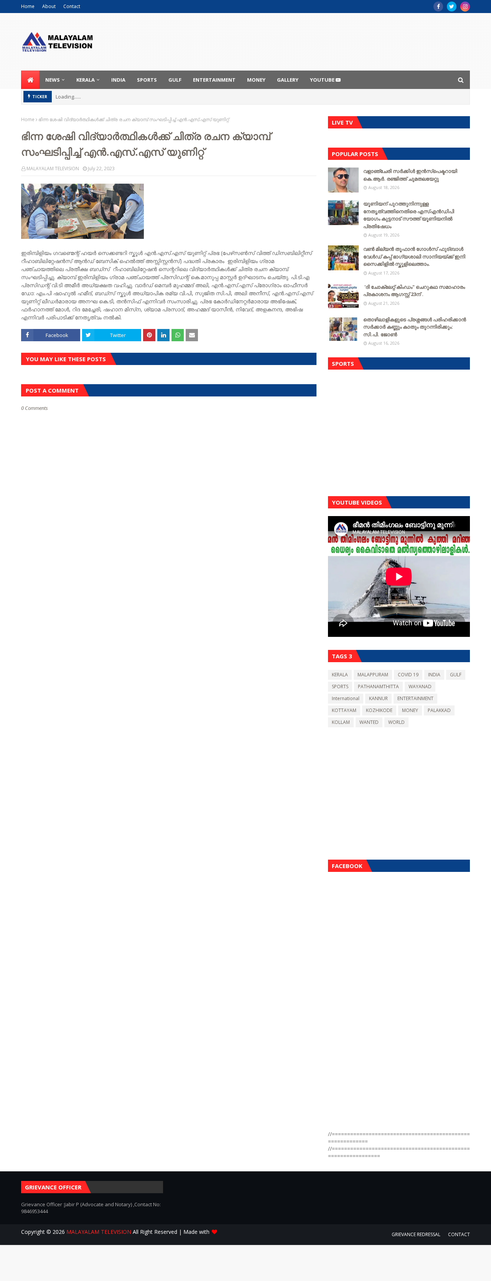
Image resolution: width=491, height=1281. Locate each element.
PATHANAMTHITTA (378, 686)
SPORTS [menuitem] (147, 79)
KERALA (340, 674)
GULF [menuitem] (174, 79)
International (345, 698)
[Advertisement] (399, 431)
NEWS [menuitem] (52, 79)
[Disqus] (168, 682)
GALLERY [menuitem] (287, 79)
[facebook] (438, 7)
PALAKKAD (439, 710)
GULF (455, 674)
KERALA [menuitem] (85, 79)
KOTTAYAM (344, 710)
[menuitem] (30, 80)
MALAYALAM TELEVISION (52, 168)
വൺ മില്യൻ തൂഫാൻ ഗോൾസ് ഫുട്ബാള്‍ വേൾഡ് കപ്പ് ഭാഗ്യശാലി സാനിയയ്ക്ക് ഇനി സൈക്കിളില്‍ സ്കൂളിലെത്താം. (414, 256)
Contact (71, 6)
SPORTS (340, 686)
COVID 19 (408, 674)
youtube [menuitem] (323, 79)
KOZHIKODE (379, 710)
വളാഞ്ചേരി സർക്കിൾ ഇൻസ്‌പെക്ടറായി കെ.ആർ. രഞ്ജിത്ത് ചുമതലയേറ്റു (410, 175)
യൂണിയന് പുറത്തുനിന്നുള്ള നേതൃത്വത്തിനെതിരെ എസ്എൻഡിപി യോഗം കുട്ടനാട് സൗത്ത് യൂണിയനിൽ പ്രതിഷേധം (408, 215)
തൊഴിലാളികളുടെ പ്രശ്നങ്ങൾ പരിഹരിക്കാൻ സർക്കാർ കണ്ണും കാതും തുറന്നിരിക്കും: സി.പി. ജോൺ (414, 327)
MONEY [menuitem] (256, 79)
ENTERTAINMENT (415, 698)
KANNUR (378, 698)
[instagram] (465, 7)
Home (28, 6)
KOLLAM (341, 722)
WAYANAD (420, 686)
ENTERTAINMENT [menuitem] (214, 79)
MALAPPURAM (373, 674)
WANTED (369, 722)
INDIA (434, 674)
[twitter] (451, 7)
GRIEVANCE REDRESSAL (416, 1234)
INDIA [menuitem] (118, 79)
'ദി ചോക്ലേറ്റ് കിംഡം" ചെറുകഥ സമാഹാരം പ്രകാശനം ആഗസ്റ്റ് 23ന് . (414, 290)
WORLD (396, 722)
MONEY (410, 710)
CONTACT (459, 1234)
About (49, 6)
